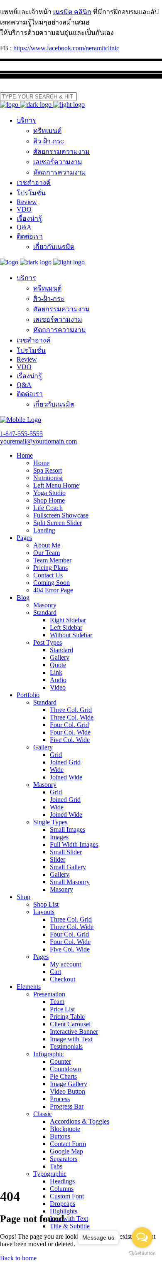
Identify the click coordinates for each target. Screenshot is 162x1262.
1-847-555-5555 (21, 433)
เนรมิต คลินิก (72, 11)
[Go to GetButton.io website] (142, 1253)
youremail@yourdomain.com (38, 441)
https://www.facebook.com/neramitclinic (66, 48)
